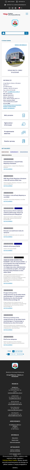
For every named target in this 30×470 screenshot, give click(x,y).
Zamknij (15, 467)
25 (16, 351)
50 (18, 351)
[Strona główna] (3, 33)
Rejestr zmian (15, 440)
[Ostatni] (23, 354)
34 (18, 354)
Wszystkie (5, 151)
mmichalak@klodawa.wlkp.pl (15, 404)
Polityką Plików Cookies (10, 460)
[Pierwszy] (6, 354)
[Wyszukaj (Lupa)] (26, 33)
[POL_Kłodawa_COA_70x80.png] (15, 23)
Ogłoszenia (24, 151)
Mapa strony (11, 1)
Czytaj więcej (8, 169)
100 (21, 351)
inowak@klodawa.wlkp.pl (15, 398)
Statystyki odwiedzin (15, 442)
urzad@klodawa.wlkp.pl (14, 91)
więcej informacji (21, 45)
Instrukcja (22, 1)
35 (21, 354)
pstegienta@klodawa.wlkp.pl (15, 415)
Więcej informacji (9, 108)
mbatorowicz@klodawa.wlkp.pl (15, 410)
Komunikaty (14, 151)
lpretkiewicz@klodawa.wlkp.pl (15, 393)
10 (13, 351)
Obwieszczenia (7, 155)
